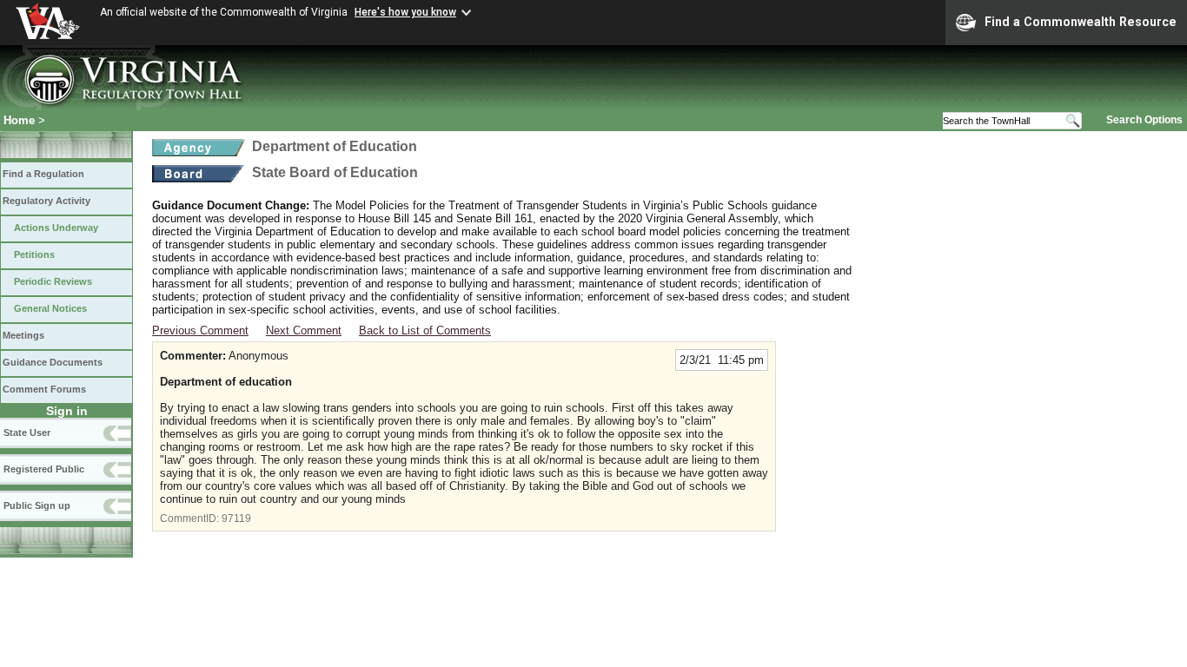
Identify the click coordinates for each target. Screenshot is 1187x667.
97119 (236, 518)
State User (26, 432)
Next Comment (304, 330)
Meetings (23, 335)
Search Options (1144, 120)
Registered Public (43, 469)
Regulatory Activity (46, 200)
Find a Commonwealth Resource (1081, 22)
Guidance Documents (53, 362)
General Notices (50, 308)
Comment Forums (44, 389)
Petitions (34, 254)
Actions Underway (56, 227)
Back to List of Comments (425, 330)
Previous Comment (200, 330)
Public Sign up (36, 505)
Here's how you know (405, 12)
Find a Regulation (43, 173)
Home (19, 120)
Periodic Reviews (53, 281)
